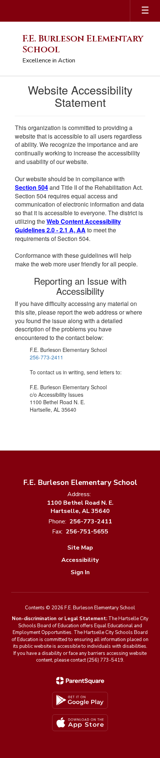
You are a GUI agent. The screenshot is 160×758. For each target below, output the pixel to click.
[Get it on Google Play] (80, 700)
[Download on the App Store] (80, 722)
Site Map (80, 548)
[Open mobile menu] (145, 11)
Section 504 (31, 187)
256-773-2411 (46, 357)
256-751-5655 (87, 531)
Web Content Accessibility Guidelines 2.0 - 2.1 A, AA (68, 225)
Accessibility (80, 560)
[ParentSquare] (80, 680)
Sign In (80, 572)
